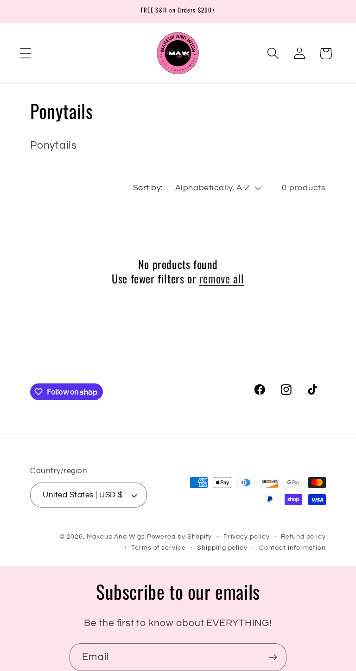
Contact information (292, 547)
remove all (221, 278)
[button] (25, 53)
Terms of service (158, 547)
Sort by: (148, 187)
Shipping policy (222, 547)
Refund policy (303, 536)
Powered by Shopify (179, 536)
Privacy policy (246, 536)
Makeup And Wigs (116, 536)
